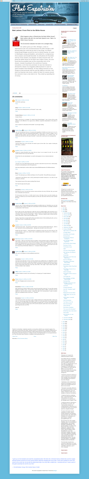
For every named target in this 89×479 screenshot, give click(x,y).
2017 (64, 334)
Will (16, 100)
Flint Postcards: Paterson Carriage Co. (68, 238)
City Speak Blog (66, 281)
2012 (64, 325)
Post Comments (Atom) (23, 338)
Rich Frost (17, 238)
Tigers (64, 248)
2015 (64, 330)
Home (35, 336)
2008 (64, 209)
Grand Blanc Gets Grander (68, 234)
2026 (64, 350)
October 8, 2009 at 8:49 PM (25, 224)
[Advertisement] (34, 85)
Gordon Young (41, 24)
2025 (64, 348)
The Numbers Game (67, 246)
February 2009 (67, 214)
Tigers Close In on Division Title (69, 230)
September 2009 (67, 227)
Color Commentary (67, 300)
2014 (64, 328)
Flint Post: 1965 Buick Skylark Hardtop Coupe (72, 52)
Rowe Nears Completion (68, 307)
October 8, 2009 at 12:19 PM (27, 141)
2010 (64, 321)
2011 (64, 323)
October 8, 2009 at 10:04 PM (26, 238)
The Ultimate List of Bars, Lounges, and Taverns (72, 40)
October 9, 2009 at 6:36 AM (29, 251)
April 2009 (66, 218)
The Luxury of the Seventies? (69, 309)
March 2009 (66, 216)
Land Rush (65, 285)
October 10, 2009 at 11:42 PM (25, 279)
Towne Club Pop (66, 305)
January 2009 (67, 213)
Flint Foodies (66, 312)
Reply (16, 103)
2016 (64, 332)
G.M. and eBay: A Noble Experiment (68, 241)
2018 (64, 335)
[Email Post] (19, 93)
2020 (64, 339)
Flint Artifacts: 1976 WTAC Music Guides (68, 262)
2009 (64, 211)
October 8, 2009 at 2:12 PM (23, 161)
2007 (64, 208)
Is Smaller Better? (67, 232)
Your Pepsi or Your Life (68, 302)
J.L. (16, 161)
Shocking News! (66, 235)
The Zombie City (66, 276)
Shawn (16, 279)
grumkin (17, 150)
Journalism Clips (49, 24)
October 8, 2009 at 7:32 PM (24, 173)
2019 (64, 337)
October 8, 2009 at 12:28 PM (25, 150)
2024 (64, 346)
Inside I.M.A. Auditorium (70, 103)
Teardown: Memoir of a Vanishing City (19, 24)
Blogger (55, 470)
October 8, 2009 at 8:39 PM (29, 203)
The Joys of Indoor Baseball (69, 250)
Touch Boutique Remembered (71, 76)
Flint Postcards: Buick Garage (69, 243)
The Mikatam (65, 85)
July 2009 (66, 223)
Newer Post (15, 336)
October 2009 (67, 229)
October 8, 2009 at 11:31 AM (29, 115)
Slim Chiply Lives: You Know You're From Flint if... (72, 58)
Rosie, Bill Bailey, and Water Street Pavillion (69, 279)
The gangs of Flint (71, 93)
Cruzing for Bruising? (67, 287)
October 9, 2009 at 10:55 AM (27, 258)
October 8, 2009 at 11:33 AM (30, 130)
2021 (64, 341)
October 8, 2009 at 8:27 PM (27, 189)
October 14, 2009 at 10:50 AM (27, 297)
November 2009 (67, 317)
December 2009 (67, 319)
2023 (64, 344)
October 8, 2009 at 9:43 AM (23, 100)
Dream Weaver (66, 264)
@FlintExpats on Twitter (72, 24)
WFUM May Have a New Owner (70, 310)
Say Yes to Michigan (67, 259)
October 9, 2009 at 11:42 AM (24, 271)
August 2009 (66, 225)
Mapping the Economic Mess (69, 292)
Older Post (55, 336)
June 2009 (66, 221)
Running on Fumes (67, 245)
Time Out (65, 290)
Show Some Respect (67, 303)
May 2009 (66, 220)
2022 (64, 342)
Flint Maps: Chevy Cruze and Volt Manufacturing (69, 283)
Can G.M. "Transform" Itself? (69, 289)
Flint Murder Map (66, 200)
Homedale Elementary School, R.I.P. (72, 124)
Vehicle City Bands (67, 271)
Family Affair (65, 255)
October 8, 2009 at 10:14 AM (24, 107)
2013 (64, 327)
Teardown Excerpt (32, 24)
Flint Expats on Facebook (60, 24)
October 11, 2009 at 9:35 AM (27, 286)
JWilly (16, 271)
